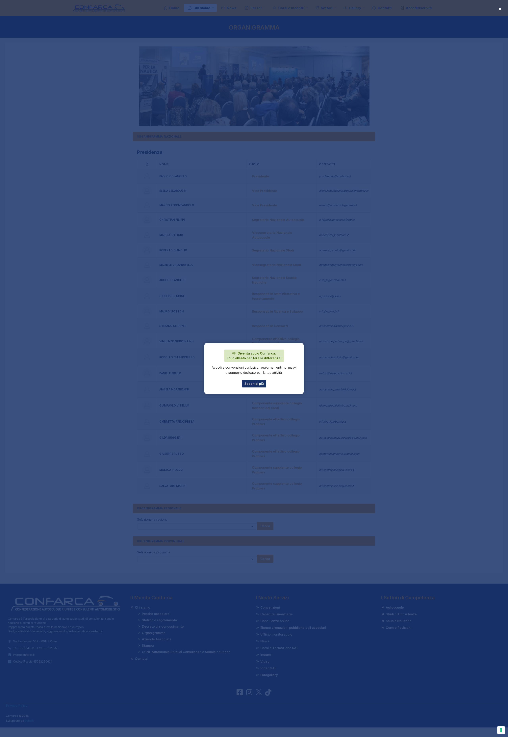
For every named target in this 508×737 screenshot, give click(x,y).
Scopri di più (254, 384)
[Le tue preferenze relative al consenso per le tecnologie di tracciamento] (501, 730)
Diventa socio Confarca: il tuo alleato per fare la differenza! (254, 355)
